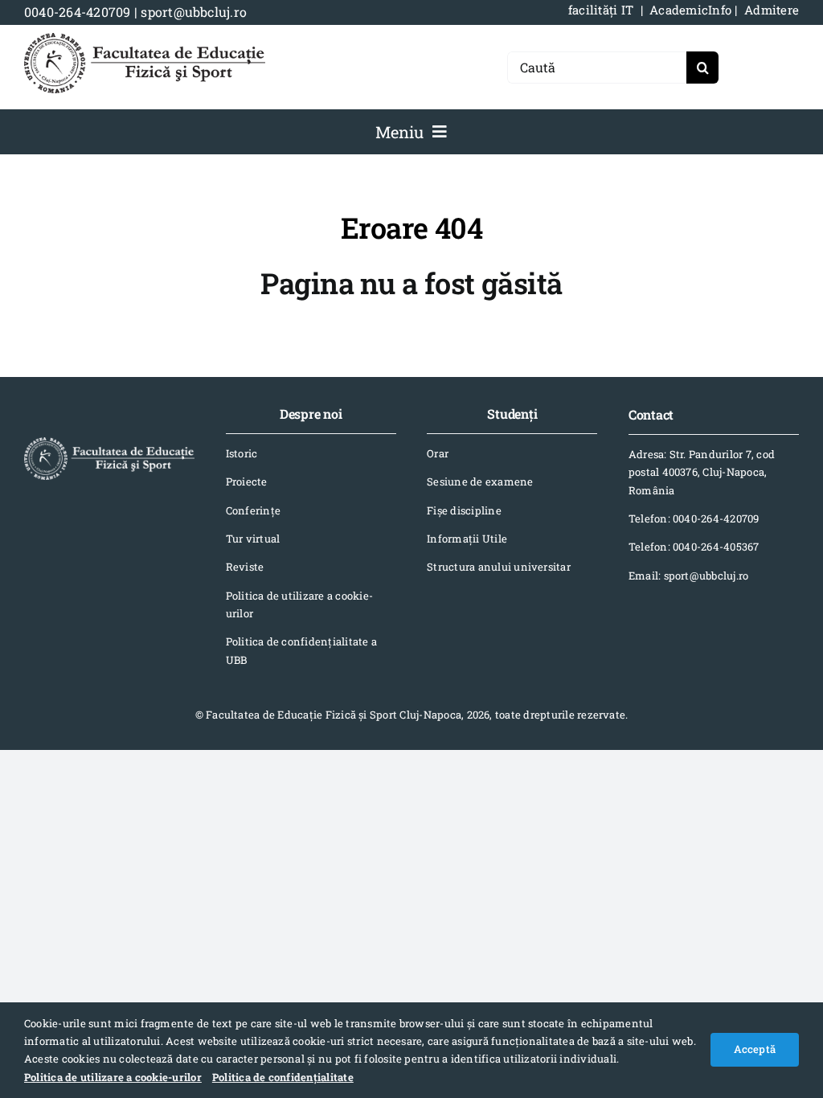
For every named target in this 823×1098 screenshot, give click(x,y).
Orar (437, 453)
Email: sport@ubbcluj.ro (689, 575)
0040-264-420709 (77, 11)
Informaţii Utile (467, 538)
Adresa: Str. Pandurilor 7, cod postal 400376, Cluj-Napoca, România (702, 472)
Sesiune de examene (480, 481)
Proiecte (247, 481)
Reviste (245, 566)
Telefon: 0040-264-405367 (694, 546)
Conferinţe (253, 510)
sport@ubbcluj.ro (194, 11)
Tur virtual (253, 538)
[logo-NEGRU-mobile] (144, 39)
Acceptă (755, 1049)
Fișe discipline (464, 510)
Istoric (242, 453)
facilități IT (600, 10)
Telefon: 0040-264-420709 (694, 518)
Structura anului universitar (499, 566)
